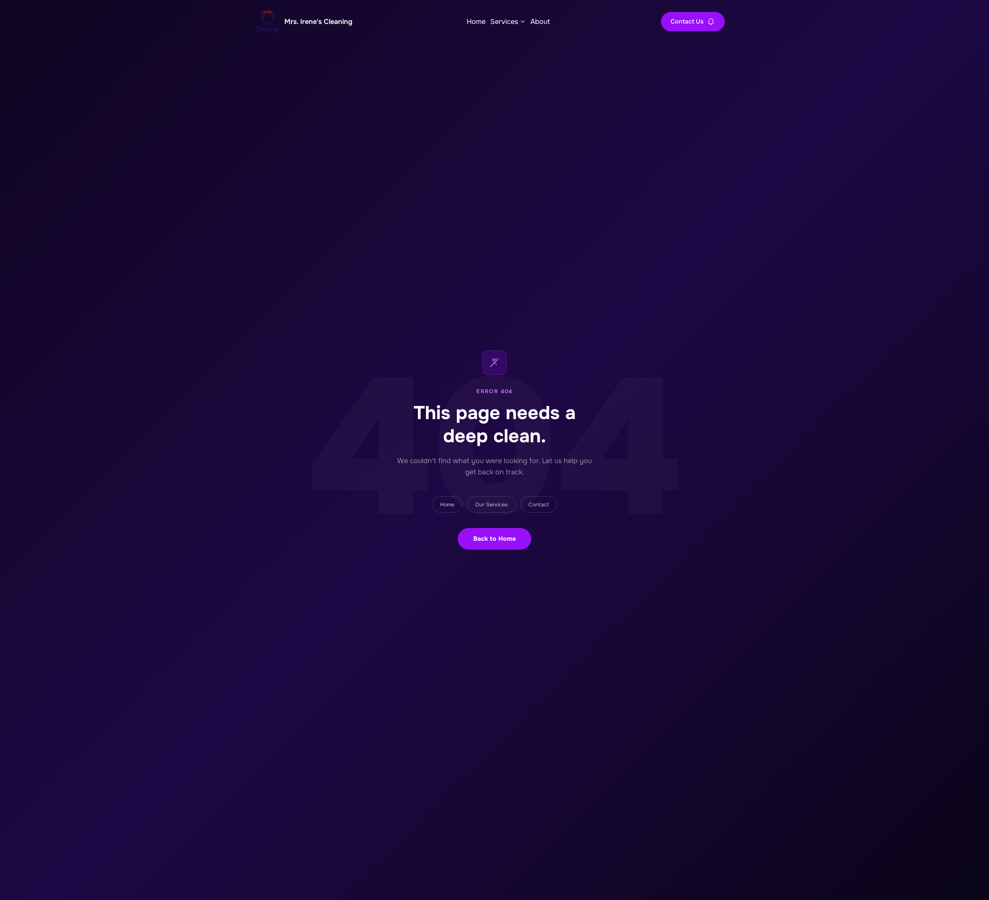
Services (504, 21)
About (540, 21)
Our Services (491, 504)
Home (476, 21)
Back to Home (494, 539)
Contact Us (687, 21)
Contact (538, 504)
